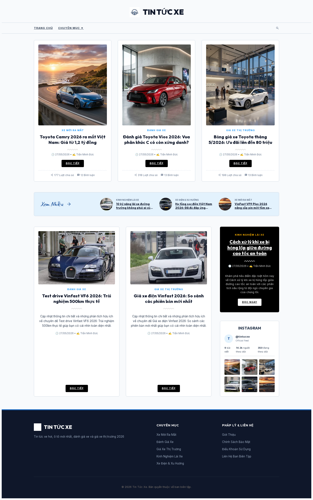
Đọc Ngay (249, 302)
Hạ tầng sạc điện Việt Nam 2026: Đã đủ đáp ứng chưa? (193, 207)
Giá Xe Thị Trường (168, 449)
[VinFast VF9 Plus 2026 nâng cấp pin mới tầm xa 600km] (267, 391)
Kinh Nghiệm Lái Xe (169, 456)
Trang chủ (43, 28)
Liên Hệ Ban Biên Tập (236, 456)
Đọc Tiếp (73, 163)
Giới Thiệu (229, 434)
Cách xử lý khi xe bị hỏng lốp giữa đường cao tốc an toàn (249, 247)
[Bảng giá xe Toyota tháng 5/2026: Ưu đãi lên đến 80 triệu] (267, 373)
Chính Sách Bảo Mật (236, 442)
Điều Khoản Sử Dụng (236, 449)
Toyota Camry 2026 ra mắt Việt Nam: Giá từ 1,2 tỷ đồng (72, 139)
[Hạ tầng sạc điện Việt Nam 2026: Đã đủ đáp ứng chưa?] (249, 391)
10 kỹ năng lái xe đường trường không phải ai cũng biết (135, 207)
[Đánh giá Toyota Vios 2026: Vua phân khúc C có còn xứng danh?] (249, 373)
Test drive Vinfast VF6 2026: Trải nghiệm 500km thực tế (76, 298)
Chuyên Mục (71, 28)
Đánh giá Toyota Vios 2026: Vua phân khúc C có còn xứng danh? (156, 139)
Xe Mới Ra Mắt (166, 434)
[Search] (277, 28)
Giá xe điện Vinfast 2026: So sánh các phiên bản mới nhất (169, 298)
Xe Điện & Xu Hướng (170, 463)
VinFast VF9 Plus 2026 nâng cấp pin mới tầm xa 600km (252, 207)
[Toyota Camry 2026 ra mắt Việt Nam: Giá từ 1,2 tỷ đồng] (232, 373)
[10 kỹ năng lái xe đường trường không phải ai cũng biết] (232, 391)
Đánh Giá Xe (165, 442)
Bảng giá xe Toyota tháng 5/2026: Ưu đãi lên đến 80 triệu (240, 139)
